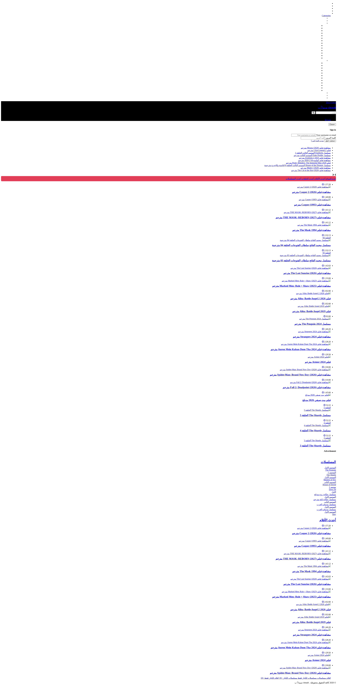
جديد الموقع (330, 179)
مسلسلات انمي (313, 70)
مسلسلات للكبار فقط (316, 93)
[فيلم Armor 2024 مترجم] (319, 357)
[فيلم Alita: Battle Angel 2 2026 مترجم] (313, 293)
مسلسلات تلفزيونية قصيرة (308, 85)
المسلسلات (315, 75)
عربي (317, 90)
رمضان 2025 (314, 88)
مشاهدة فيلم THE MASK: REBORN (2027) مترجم (303, 217)
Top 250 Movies (313, 45)
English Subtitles (313, 80)
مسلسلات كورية (313, 65)
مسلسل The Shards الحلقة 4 (315, 430)
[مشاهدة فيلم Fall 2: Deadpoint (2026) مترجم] (310, 382)
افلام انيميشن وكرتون (310, 43)
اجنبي (317, 63)
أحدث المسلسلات (323, 6)
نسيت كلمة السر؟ (317, 141)
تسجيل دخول (330, 141)
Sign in (328, 13)
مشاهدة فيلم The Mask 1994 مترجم (311, 230)
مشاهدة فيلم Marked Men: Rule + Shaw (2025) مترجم (301, 286)
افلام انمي (315, 35)
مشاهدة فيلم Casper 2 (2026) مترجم (311, 192)
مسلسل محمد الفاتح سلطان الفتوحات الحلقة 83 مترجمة (301, 260)
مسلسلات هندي (313, 73)
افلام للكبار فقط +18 (316, 98)
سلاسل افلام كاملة (312, 48)
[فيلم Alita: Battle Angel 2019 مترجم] (314, 306)
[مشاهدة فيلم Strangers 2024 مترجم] (314, 331)
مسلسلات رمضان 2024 (310, 78)
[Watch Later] (323, 184)
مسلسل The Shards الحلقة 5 (315, 415)
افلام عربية (315, 55)
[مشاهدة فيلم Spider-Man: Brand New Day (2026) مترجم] (305, 369)
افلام (323, 23)
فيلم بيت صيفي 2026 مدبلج (316, 400)
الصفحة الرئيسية (323, 3)
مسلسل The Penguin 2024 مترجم (312, 324)
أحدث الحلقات (324, 8)
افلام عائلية (315, 50)
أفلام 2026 (315, 58)
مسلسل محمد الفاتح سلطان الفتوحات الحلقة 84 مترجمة (301, 245)
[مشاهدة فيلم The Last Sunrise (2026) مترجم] (310, 268)
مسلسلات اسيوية (312, 83)
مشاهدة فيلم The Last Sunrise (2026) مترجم (307, 273)
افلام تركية (315, 33)
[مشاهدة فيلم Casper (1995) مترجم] (315, 199)
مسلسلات (321, 60)
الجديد (322, 20)
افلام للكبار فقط (313, 40)
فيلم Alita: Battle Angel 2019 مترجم (311, 311)
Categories (326, 15)
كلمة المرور (331, 138)
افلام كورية (315, 30)
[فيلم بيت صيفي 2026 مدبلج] (318, 395)
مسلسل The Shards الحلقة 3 (315, 445)
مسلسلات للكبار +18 (316, 95)
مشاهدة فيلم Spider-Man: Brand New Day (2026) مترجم (300, 374)
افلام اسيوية (315, 38)
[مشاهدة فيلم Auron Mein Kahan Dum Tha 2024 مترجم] (306, 344)
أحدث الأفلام (325, 11)
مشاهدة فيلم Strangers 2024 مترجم (312, 336)
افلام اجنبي (315, 25)
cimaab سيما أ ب (327, 107)
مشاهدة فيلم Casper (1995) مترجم (312, 204)
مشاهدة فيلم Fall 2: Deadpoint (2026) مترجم (307, 387)
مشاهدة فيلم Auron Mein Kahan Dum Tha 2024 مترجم (301, 349)
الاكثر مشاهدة (319, 18)
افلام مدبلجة (314, 53)
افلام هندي (315, 28)
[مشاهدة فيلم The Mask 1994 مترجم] (314, 225)
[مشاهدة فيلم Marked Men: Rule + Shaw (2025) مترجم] (306, 281)
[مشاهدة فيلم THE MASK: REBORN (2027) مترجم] (307, 212)
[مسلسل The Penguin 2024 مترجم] (315, 319)
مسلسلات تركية (313, 68)
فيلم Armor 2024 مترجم (318, 362)
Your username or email (326, 135)
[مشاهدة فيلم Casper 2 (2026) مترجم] (314, 187)
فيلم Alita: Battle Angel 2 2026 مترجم (310, 298)
